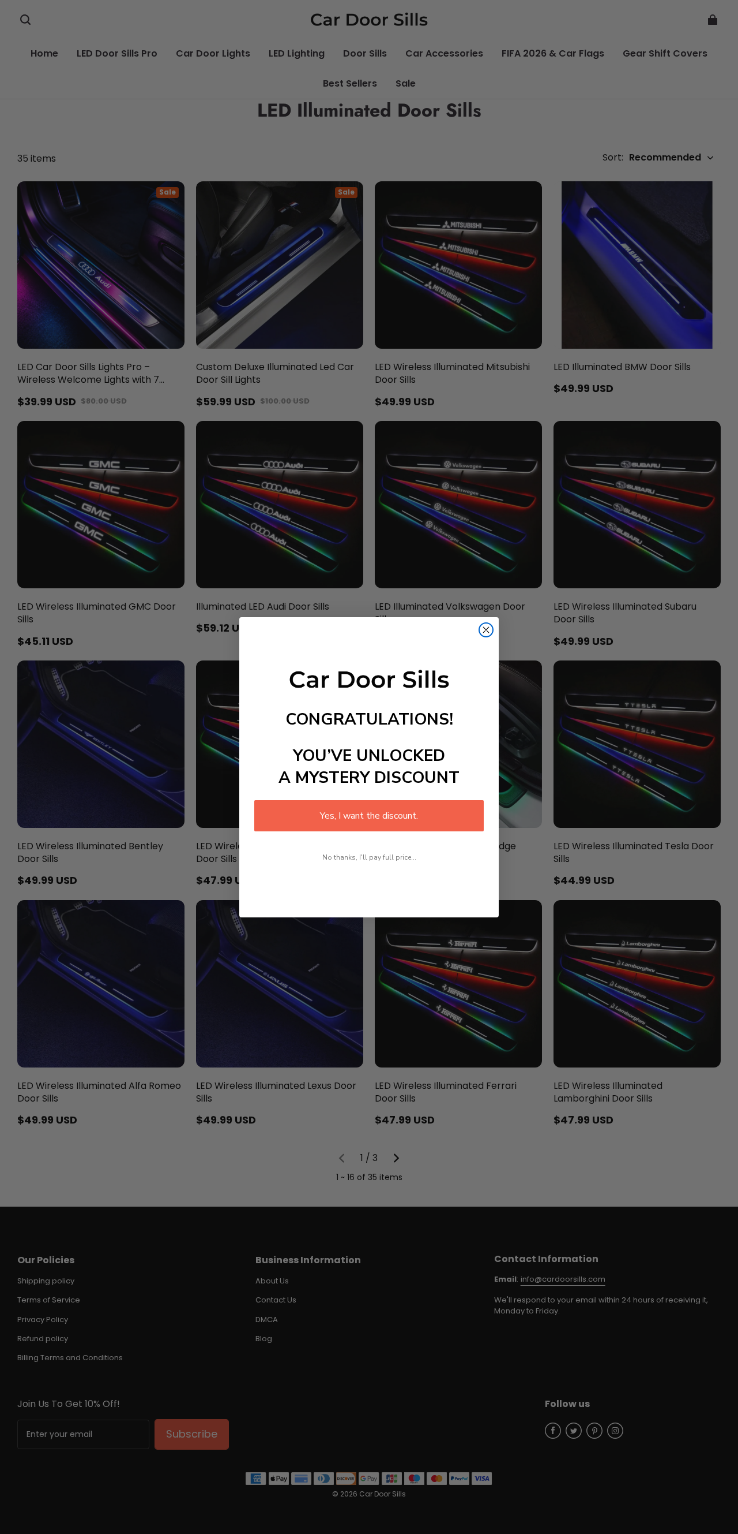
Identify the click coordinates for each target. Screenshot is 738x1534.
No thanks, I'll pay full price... (369, 857)
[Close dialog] (486, 630)
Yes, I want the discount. (369, 815)
